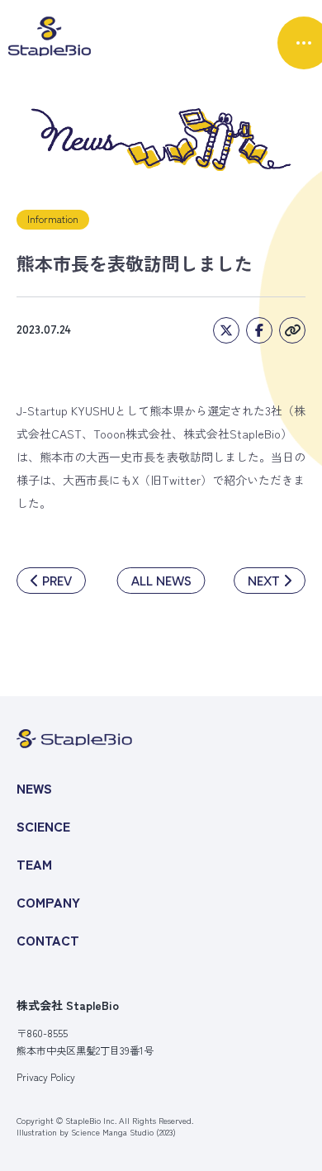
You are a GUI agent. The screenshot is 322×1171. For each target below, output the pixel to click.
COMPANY (48, 901)
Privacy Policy (46, 1077)
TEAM (34, 863)
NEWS (34, 787)
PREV (57, 581)
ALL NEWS (161, 581)
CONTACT (48, 939)
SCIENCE (43, 825)
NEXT (264, 581)
